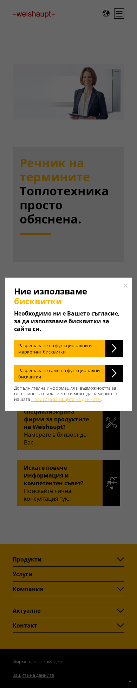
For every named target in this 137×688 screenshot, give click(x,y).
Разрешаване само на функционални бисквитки (59, 373)
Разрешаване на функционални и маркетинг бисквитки (55, 348)
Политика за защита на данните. (66, 399)
